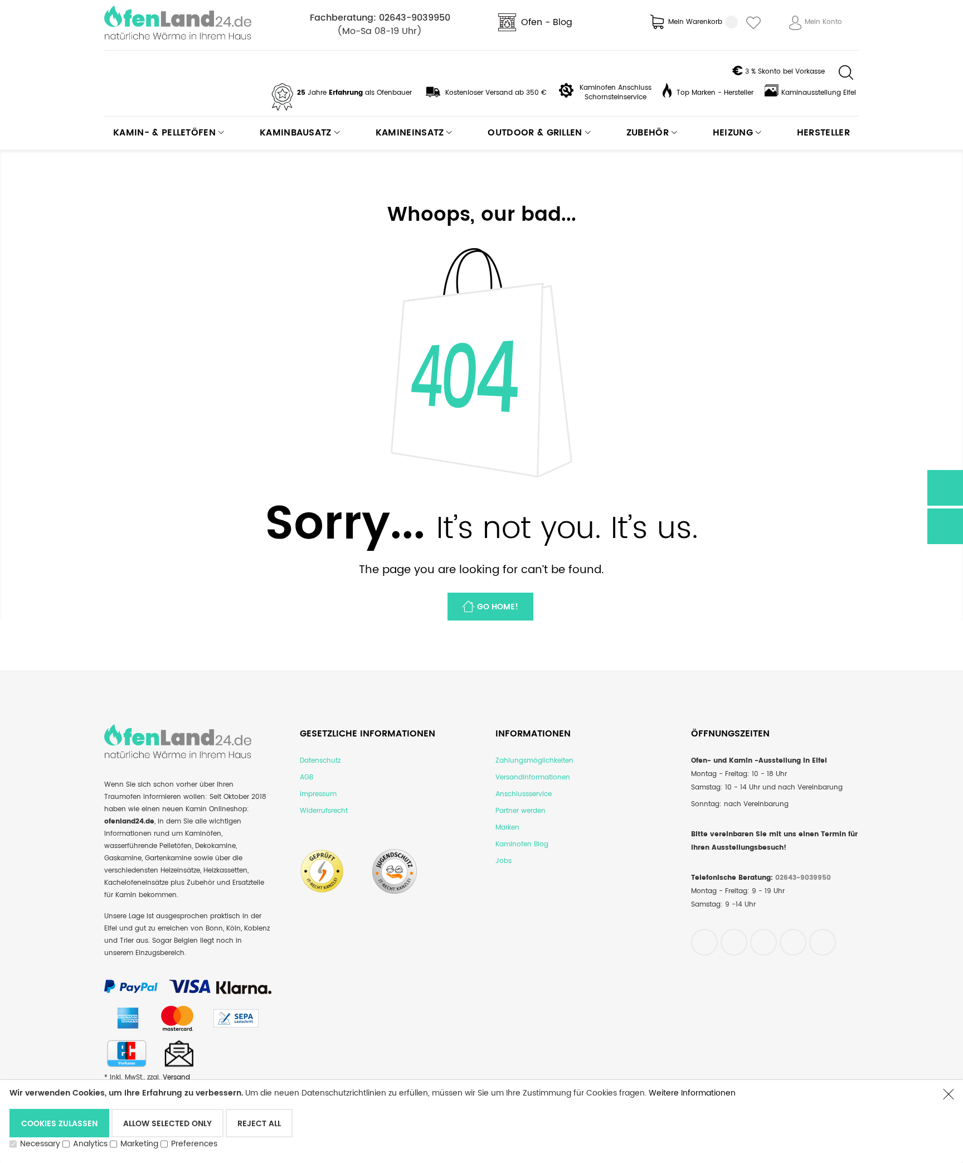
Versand (176, 1077)
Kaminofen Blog (521, 844)
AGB (306, 777)
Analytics (90, 1143)
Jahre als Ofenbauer (354, 93)
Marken (507, 827)
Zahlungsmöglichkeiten (534, 760)
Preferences (194, 1143)
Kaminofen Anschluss (615, 88)
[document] (470, 1121)
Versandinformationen (532, 777)
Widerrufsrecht (324, 811)
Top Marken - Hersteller (715, 93)
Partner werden (520, 811)
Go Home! (497, 606)
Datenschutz (320, 760)
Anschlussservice (523, 794)
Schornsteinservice (615, 97)
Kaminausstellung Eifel (818, 93)
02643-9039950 (414, 18)
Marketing (139, 1143)
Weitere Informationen (692, 1093)
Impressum (318, 794)
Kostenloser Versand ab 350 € (496, 93)
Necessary (40, 1143)
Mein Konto (823, 22)
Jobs (503, 861)
